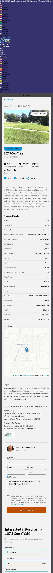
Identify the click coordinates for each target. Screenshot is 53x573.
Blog (1, 52)
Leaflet (16, 375)
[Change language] (2, 5)
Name (12, 457)
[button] (26, 350)
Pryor (13, 106)
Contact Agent (26, 510)
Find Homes (4, 46)
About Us (3, 44)
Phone (12, 467)
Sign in (7, 36)
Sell (1, 48)
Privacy (21, 504)
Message (12, 477)
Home (6, 106)
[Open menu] (0, 92)
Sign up (2, 36)
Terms (16, 504)
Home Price (9, 547)
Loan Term (9, 558)
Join (1, 50)
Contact (2, 55)
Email (32, 467)
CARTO (46, 375)
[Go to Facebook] (0, 3)
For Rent (3, 57)
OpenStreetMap (27, 375)
